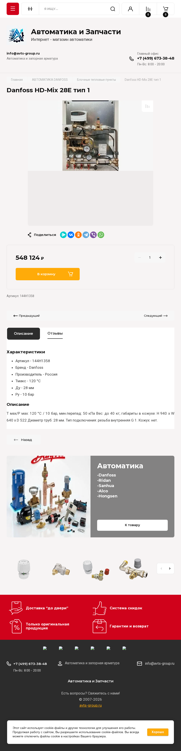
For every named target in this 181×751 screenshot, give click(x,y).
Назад (26, 440)
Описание (23, 333)
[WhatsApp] (101, 235)
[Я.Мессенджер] (63, 235)
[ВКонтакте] (71, 235)
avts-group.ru (90, 705)
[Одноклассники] (78, 235)
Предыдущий (29, 315)
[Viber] (93, 235)
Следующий (153, 315)
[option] (90, 163)
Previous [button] (161, 568)
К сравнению (147, 106)
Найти (113, 9)
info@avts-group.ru (159, 663)
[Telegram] (86, 235)
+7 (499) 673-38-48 (155, 58)
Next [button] (170, 568)
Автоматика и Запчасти (76, 31)
